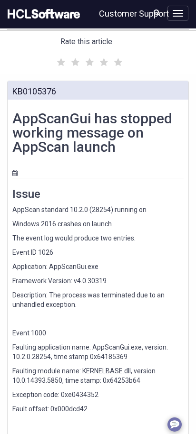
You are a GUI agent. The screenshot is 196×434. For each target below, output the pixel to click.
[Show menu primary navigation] (177, 13)
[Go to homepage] (42, 14)
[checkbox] (60, 59)
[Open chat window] (174, 424)
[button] (157, 12)
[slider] (88, 61)
